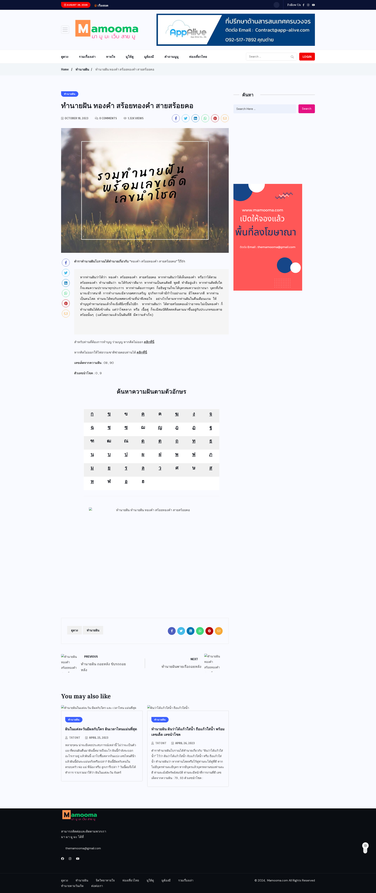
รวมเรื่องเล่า (87, 57)
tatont (74, 737)
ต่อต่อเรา (97, 886)
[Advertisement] (151, 571)
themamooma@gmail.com (83, 848)
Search (306, 109)
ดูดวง (64, 57)
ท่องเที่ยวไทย (198, 57)
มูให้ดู (130, 57)
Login (307, 57)
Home (65, 69)
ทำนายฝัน (82, 69)
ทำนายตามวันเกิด (72, 886)
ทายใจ (110, 57)
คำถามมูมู (171, 57)
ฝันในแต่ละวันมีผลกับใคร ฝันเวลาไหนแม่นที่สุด (101, 729)
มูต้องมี (149, 57)
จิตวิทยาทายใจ (105, 880)
